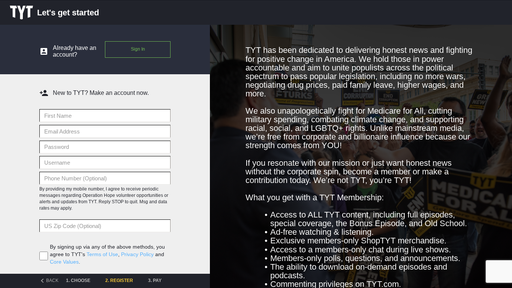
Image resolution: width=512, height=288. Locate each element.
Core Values (64, 262)
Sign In (138, 49)
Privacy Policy (137, 254)
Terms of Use (102, 254)
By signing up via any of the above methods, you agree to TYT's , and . (107, 254)
